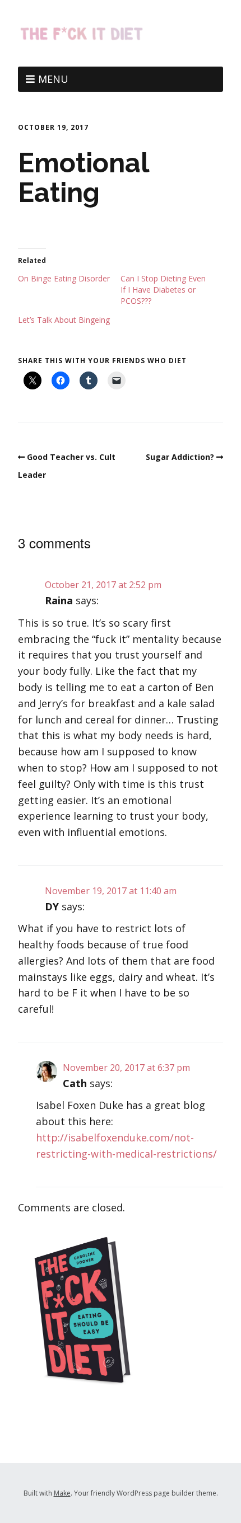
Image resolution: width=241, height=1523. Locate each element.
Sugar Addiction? (180, 457)
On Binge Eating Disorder (64, 278)
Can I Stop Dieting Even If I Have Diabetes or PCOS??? (163, 289)
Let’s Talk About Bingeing (64, 319)
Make (62, 1493)
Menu (53, 79)
